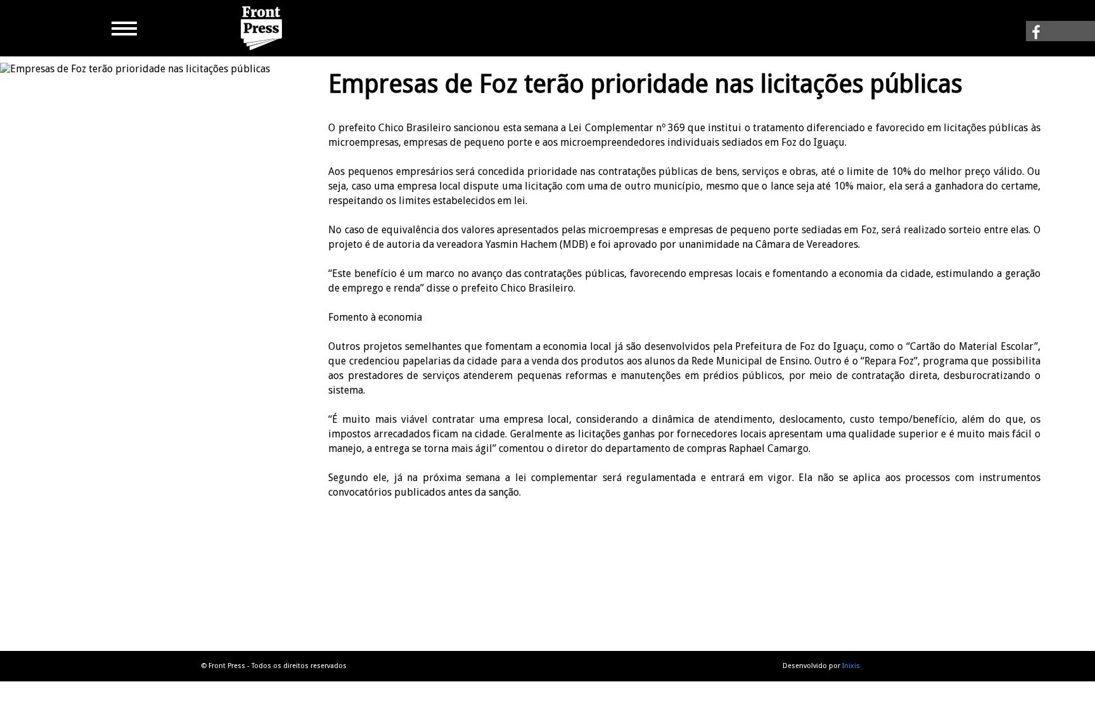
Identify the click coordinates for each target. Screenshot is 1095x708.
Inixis (851, 666)
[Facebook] (1060, 35)
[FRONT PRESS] (262, 50)
